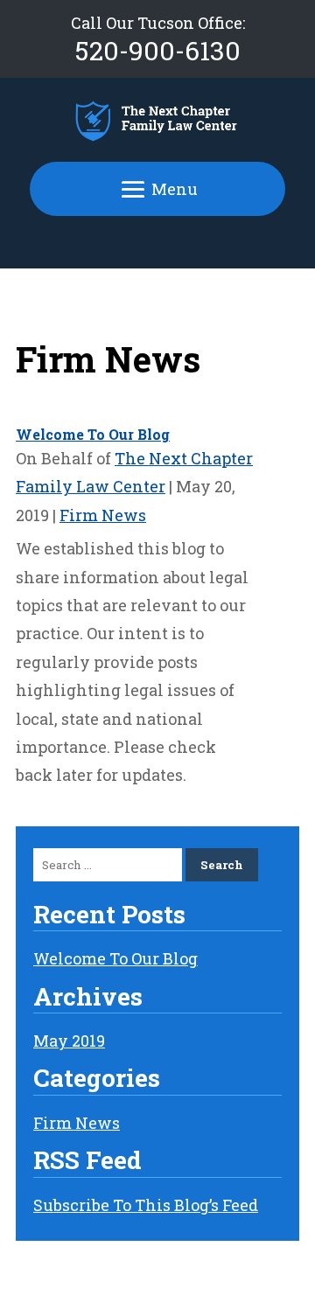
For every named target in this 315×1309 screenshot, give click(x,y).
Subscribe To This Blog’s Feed (145, 1204)
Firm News (103, 515)
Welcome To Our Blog (93, 434)
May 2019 (69, 1040)
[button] (157, 189)
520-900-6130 (158, 50)
